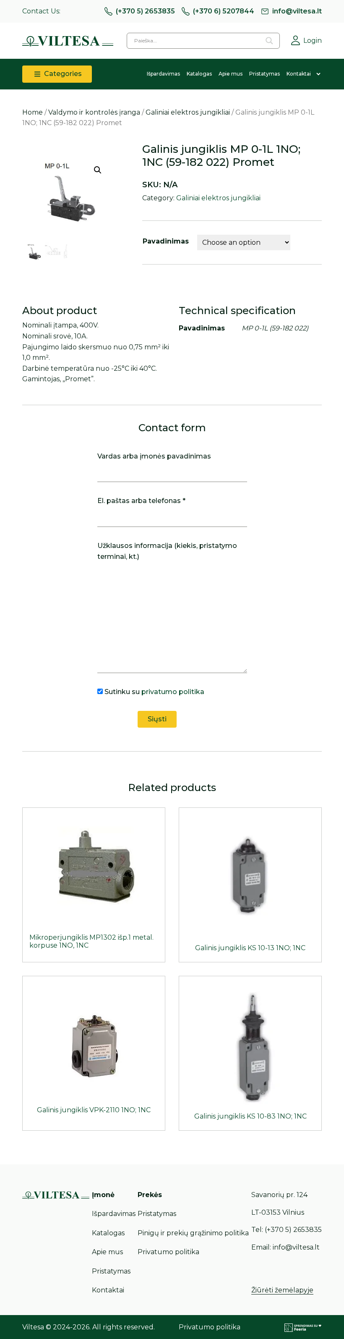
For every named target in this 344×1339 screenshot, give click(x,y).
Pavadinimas (166, 241)
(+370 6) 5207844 (223, 11)
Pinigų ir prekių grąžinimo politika (193, 1233)
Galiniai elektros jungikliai (188, 112)
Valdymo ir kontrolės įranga (94, 112)
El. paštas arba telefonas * (141, 501)
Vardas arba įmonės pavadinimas (154, 456)
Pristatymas (264, 74)
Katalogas (199, 74)
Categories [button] (62, 74)
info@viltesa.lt (297, 11)
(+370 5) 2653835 (145, 11)
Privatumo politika (168, 1252)
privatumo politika (172, 692)
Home (32, 112)
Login (312, 41)
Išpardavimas (163, 74)
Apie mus (230, 74)
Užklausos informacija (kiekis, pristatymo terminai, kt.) (167, 551)
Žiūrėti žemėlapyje (282, 1290)
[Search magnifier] (269, 41)
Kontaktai (299, 74)
